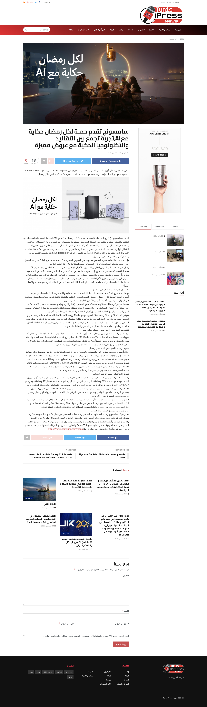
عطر (31, 672)
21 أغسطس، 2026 (84, 491)
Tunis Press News (170, 698)
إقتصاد (151, 29)
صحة (38, 672)
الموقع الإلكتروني (122, 623)
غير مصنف (173, 39)
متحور (70, 677)
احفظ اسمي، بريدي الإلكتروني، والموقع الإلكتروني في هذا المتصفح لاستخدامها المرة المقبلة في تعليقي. (86, 636)
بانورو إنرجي (50, 504)
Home (181, 39)
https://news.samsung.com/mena (65, 428)
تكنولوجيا (141, 29)
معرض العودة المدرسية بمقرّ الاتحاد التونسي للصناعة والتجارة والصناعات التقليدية (76, 483)
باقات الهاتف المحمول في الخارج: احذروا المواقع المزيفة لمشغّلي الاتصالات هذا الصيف (41, 519)
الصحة (130, 29)
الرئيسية (178, 29)
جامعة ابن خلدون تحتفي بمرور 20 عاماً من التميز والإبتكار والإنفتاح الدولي (77, 542)
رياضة (120, 29)
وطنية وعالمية (164, 29)
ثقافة (71, 29)
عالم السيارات (83, 29)
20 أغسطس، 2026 (47, 508)
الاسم (125, 610)
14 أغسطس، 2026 (84, 549)
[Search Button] (25, 29)
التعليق (125, 575)
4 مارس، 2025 (122, 152)
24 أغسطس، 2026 (120, 494)
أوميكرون (59, 672)
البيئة (112, 29)
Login (46, 2)
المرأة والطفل (99, 29)
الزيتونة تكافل (48, 672)
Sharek (69, 672)
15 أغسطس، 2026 (120, 538)
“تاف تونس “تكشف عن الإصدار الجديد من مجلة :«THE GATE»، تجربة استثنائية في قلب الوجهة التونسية (113, 485)
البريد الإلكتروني (66, 623)
